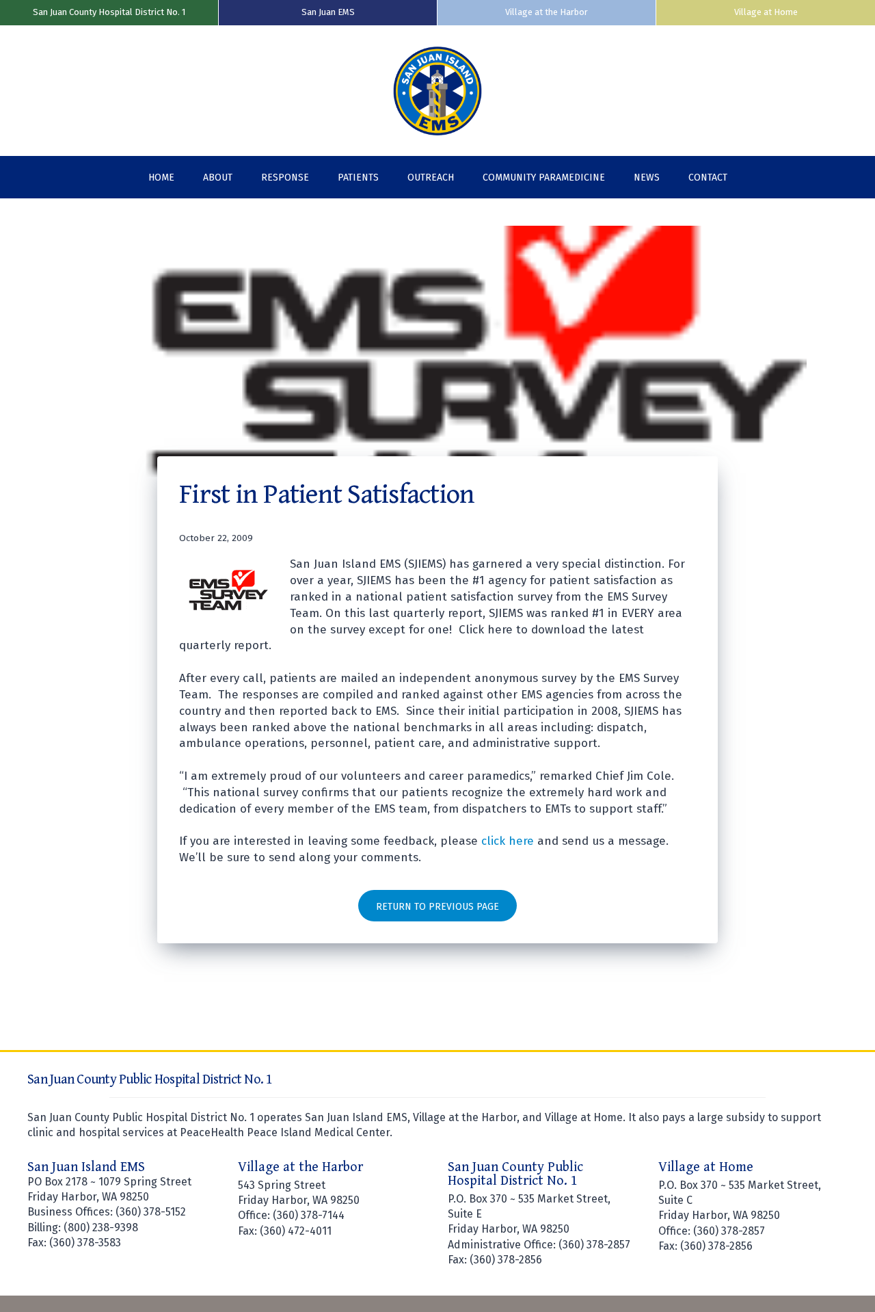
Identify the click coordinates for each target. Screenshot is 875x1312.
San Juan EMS (328, 12)
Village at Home (766, 12)
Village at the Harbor (546, 12)
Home (161, 177)
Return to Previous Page (437, 907)
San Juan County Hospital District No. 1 (109, 12)
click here (507, 841)
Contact (707, 177)
